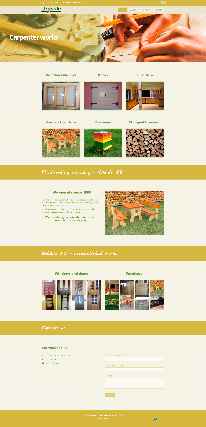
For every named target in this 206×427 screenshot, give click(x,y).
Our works (146, 9)
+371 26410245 (52, 2)
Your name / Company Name (116, 355)
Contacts (159, 9)
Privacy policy (103, 419)
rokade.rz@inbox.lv (74, 2)
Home (122, 9)
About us (133, 9)
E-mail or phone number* (115, 365)
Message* (109, 376)
